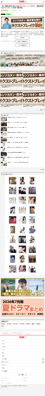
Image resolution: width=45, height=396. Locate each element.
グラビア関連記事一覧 (22, 45)
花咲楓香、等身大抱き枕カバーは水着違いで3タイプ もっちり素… (18, 132)
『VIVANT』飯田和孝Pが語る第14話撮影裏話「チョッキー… (17, 152)
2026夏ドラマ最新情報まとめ (23, 41)
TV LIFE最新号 (4, 371)
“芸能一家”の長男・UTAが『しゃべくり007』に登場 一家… (17, 127)
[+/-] (43, 359)
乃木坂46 (28, 323)
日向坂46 (38, 323)
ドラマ (3, 343)
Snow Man (16, 323)
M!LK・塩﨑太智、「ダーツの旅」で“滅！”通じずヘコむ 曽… (17, 137)
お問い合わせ (25, 380)
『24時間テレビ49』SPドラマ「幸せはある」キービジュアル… (17, 117)
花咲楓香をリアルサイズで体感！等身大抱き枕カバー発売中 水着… (18, 157)
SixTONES (9, 323)
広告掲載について (3, 380)
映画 (3, 355)
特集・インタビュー (6, 332)
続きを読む (22, 37)
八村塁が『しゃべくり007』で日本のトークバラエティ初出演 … (17, 122)
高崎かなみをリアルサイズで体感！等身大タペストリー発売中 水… (18, 147)
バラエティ (4, 346)
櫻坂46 (33, 323)
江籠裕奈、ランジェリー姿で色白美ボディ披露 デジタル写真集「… (18, 142)
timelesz (3, 323)
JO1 (3, 326)
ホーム (2, 332)
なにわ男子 (22, 323)
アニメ (3, 349)
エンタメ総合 (4, 358)
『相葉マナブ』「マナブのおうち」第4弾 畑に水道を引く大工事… (18, 162)
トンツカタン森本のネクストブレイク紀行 (16, 332)
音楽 (3, 352)
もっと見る (42, 169)
